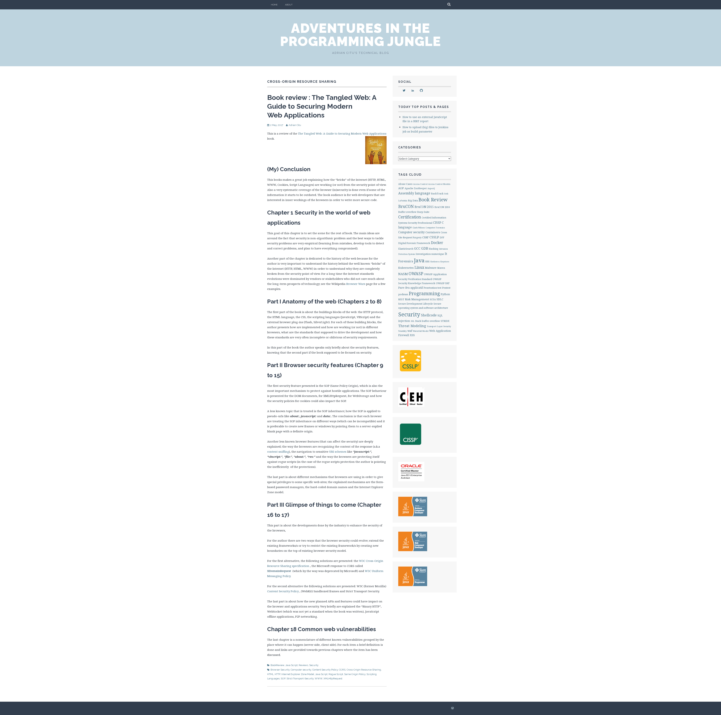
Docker (437, 242)
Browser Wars (355, 284)
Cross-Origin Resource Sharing (364, 669)
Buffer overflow (407, 212)
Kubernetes (406, 267)
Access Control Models (439, 184)
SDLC (440, 299)
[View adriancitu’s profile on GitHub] (421, 90)
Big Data (413, 200)
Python (445, 294)
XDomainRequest (279, 571)
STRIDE (445, 321)
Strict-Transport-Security (300, 678)
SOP (283, 678)
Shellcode (429, 315)
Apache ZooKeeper (416, 188)
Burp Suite (423, 212)
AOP (401, 188)
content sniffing (278, 451)
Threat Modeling (412, 326)
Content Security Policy (283, 591)
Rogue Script (336, 674)
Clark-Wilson (419, 227)
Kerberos (435, 261)
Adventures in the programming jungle (360, 34)
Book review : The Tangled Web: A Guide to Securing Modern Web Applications (321, 106)
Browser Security (280, 669)
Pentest (446, 287)
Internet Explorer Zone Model (297, 674)
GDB (424, 248)
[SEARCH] (449, 4)
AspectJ (431, 188)
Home (274, 4)
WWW (318, 678)
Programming (424, 293)
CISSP (437, 223)
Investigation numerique (430, 254)
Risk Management (417, 299)
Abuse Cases (405, 184)
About (289, 4)
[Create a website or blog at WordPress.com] (452, 708)
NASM (403, 274)
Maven (441, 267)
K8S (427, 261)
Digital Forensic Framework (414, 243)
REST (401, 299)
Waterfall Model (420, 331)
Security (313, 665)
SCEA (433, 299)
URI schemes (337, 451)
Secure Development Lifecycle (415, 303)
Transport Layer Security (439, 326)
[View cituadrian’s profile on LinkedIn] (412, 90)
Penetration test (432, 287)
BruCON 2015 (424, 207)
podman (403, 294)
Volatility (402, 331)
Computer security (301, 669)
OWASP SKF (442, 283)
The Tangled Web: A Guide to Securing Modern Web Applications (342, 133)
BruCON (406, 206)
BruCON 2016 (442, 207)
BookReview (277, 665)
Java (419, 260)
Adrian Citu (295, 125)
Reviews (303, 665)
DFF (442, 237)
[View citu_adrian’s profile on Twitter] (404, 90)
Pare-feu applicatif (410, 287)
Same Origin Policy (354, 674)
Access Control (420, 184)
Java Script (291, 665)
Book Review (433, 199)
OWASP (416, 273)
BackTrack (437, 193)
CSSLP (434, 237)
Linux (419, 267)
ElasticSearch (405, 248)
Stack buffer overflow (427, 321)
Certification (409, 217)
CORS (342, 669)
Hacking (433, 248)
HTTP (277, 674)
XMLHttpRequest (333, 678)
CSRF (425, 237)
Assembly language (414, 193)
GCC (417, 248)
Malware (431, 267)
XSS (412, 335)
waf (409, 331)
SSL (412, 321)
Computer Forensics (435, 227)
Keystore (444, 261)
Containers (432, 232)
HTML (270, 674)
